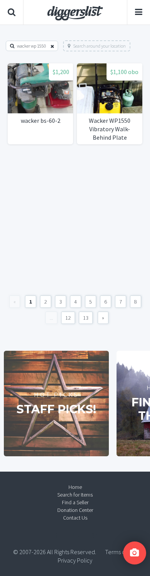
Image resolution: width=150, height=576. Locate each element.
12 (68, 317)
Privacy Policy (75, 560)
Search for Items (75, 494)
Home (75, 487)
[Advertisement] (75, 220)
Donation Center (75, 510)
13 (85, 317)
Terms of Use (121, 552)
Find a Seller (75, 502)
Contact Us (75, 517)
